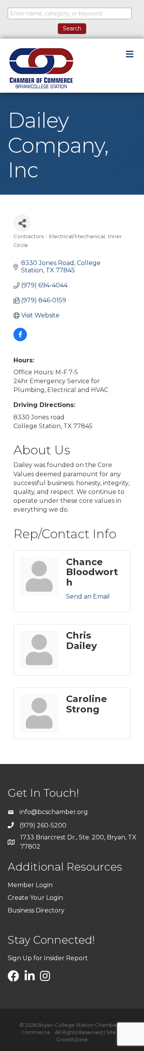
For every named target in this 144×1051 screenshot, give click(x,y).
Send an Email (88, 596)
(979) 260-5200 (43, 825)
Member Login (30, 885)
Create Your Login (35, 897)
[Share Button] (22, 223)
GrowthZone (72, 1039)
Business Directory (36, 910)
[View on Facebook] (20, 339)
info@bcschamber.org (54, 812)
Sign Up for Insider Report (48, 958)
